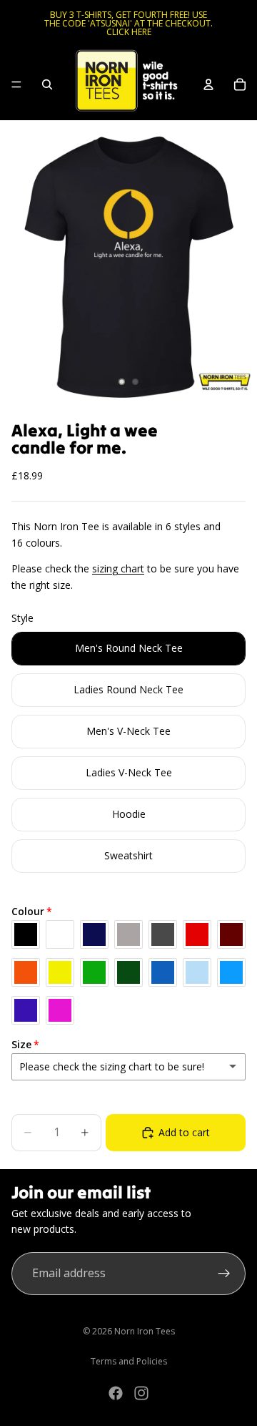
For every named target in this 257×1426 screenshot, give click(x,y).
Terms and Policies (129, 1361)
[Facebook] (115, 1393)
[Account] (208, 84)
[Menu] (16, 84)
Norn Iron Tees (144, 1331)
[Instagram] (141, 1393)
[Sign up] (224, 1274)
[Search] (47, 84)
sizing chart (118, 568)
